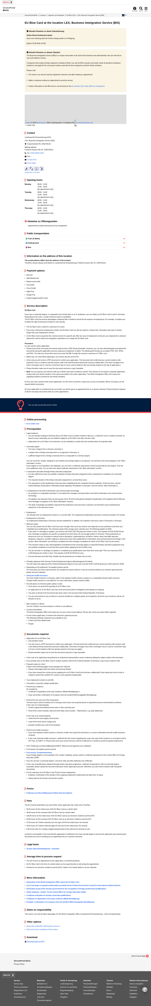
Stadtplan (133, 997)
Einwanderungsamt (44, 1000)
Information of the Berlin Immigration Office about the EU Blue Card (52, 882)
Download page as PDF (36, 941)
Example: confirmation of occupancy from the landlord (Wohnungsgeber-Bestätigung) (60, 902)
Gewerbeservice (20, 997)
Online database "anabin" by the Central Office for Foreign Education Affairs (56, 892)
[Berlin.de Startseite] (7, 2)
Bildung (109, 997)
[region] (76, 102)
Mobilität (109, 987)
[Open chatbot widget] (145, 990)
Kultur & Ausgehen (136, 984)
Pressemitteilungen (90, 984)
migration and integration (56, 15)
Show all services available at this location (42, 929)
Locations (43, 15)
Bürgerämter (41, 994)
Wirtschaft (133, 990)
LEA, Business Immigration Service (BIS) (91, 15)
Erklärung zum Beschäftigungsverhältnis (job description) (49, 793)
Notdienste (18, 994)
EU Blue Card (71, 15)
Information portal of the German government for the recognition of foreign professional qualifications (66, 889)
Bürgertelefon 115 (20, 990)
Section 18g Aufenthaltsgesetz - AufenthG (42, 849)
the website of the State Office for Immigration (88, 86)
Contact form (32, 160)
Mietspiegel (110, 994)
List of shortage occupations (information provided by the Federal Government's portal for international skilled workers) (73, 885)
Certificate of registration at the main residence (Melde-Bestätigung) (52, 899)
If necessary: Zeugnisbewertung (39, 752)
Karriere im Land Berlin (68, 987)
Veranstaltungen (89, 990)
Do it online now (32, 424)
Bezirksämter (42, 990)
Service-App (18, 984)
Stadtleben (134, 994)
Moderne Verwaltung (114, 984)
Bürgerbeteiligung (66, 990)
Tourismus (133, 987)
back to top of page (138, 956)
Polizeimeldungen (90, 987)
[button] (124, 15)
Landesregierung (66, 984)
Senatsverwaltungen (44, 987)
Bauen (108, 990)
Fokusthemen (88, 994)
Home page (31, 163)
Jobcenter (40, 997)
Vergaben (63, 997)
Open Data (64, 994)
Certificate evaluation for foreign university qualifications (48, 895)
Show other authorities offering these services (43, 926)
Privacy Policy (19, 964)
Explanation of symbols (32, 172)
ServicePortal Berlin (31, 15)
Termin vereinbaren (21, 987)
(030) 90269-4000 (37, 153)
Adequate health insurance (37, 575)
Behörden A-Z (42, 984)
